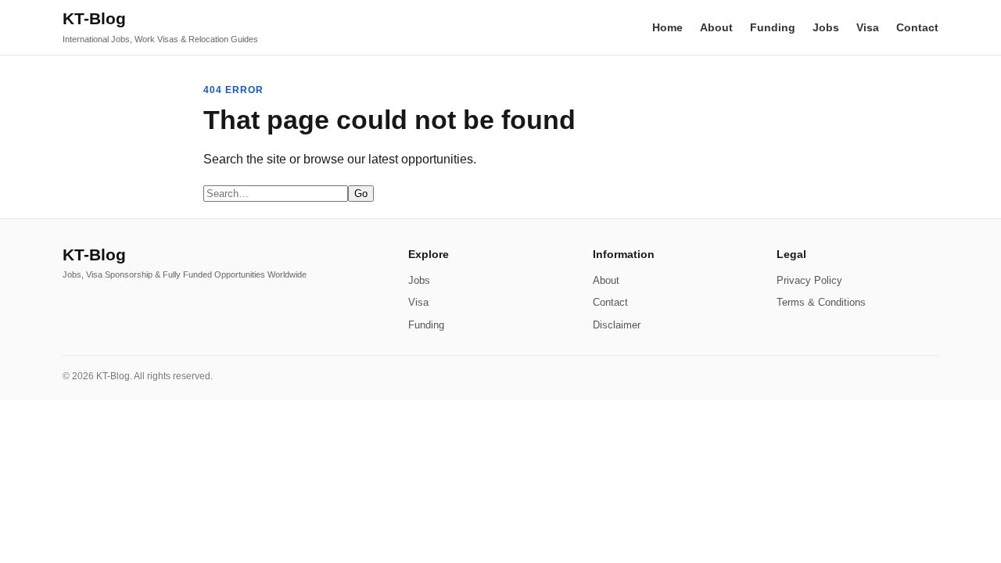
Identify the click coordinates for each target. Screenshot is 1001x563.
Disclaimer (616, 325)
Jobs (826, 27)
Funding (772, 27)
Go (361, 193)
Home (667, 27)
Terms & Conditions (821, 302)
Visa (867, 27)
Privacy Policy (809, 280)
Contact (917, 27)
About (716, 27)
